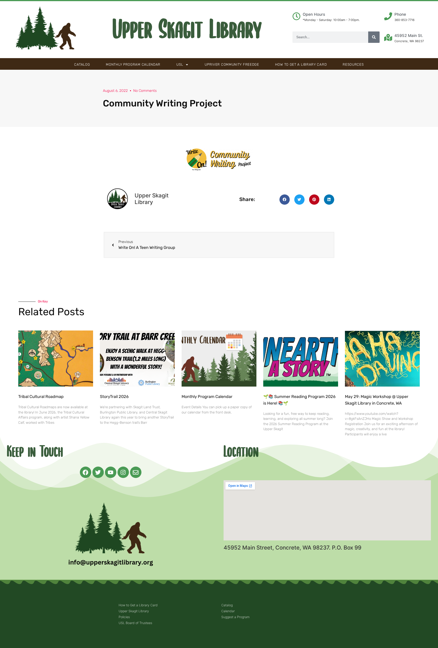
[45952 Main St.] (388, 37)
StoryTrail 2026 (114, 396)
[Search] (374, 37)
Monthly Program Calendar (133, 64)
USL (179, 64)
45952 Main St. (408, 35)
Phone (400, 14)
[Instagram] (123, 472)
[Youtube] (110, 472)
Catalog (82, 64)
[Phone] (388, 16)
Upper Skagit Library (187, 29)
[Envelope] (135, 472)
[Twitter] (98, 472)
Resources (353, 64)
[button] (284, 199)
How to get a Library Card (301, 64)
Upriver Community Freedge (232, 64)
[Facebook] (85, 472)
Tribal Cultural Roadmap (41, 396)
